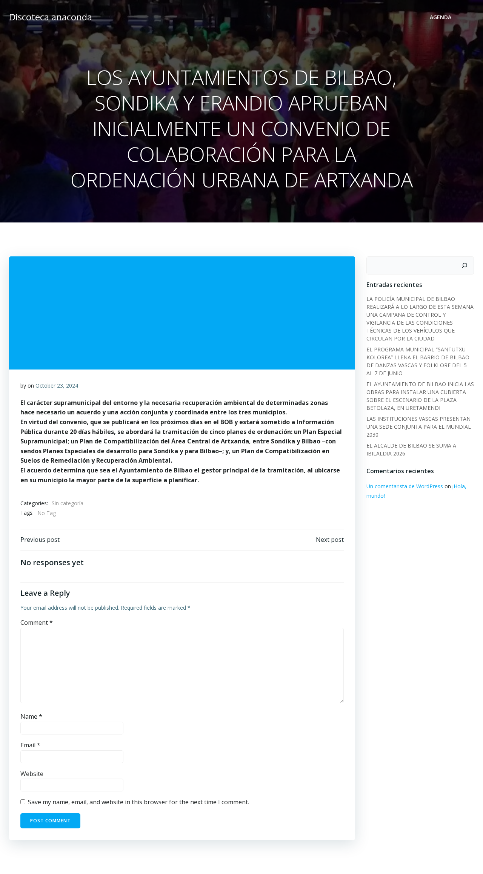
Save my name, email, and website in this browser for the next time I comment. (138, 802)
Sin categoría (67, 503)
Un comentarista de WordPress (404, 486)
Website (31, 774)
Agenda (440, 17)
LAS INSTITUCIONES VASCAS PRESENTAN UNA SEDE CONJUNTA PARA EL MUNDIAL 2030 (418, 426)
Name (31, 716)
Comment (36, 622)
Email (30, 745)
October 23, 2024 (56, 385)
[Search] (464, 265)
